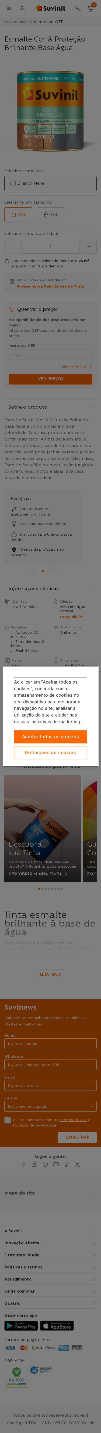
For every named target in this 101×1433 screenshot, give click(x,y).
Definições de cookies (50, 752)
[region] (50, 716)
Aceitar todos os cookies (50, 737)
